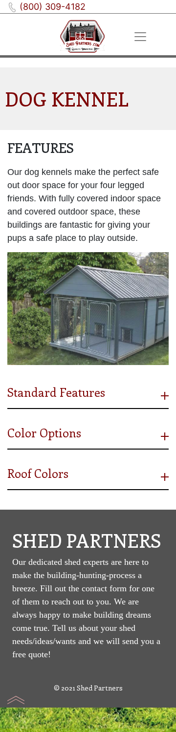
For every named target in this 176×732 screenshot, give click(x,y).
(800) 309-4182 (53, 6)
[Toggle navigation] (140, 36)
